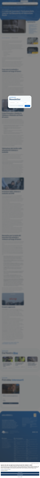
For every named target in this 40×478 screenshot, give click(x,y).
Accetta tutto (20, 472)
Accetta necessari (20, 474)
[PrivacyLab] (6, 470)
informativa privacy (21, 105)
